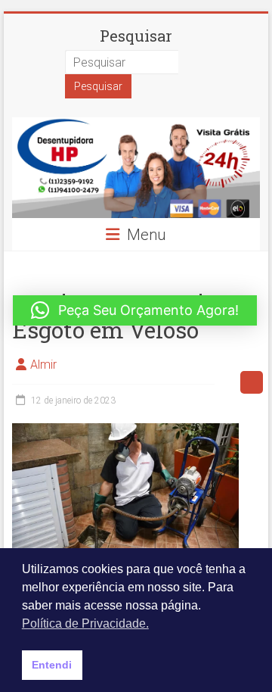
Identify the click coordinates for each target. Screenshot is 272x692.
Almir (43, 364)
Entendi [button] (52, 665)
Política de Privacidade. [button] (85, 623)
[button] (135, 310)
